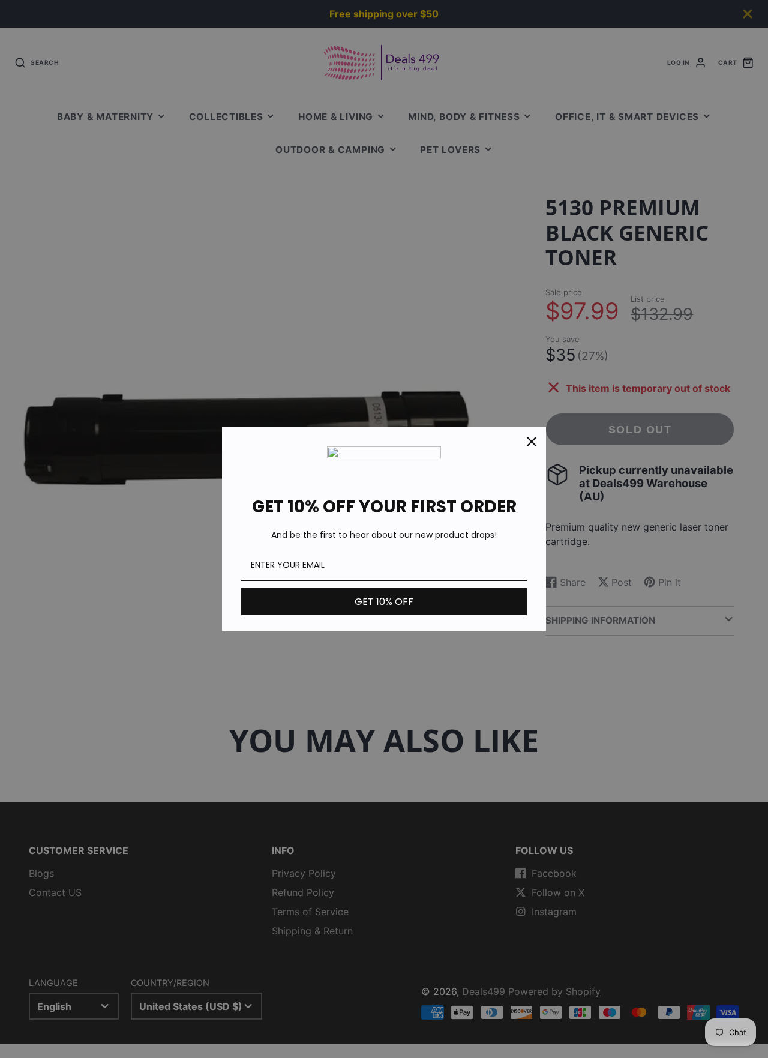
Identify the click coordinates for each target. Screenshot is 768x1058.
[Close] (531, 441)
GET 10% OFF (384, 602)
